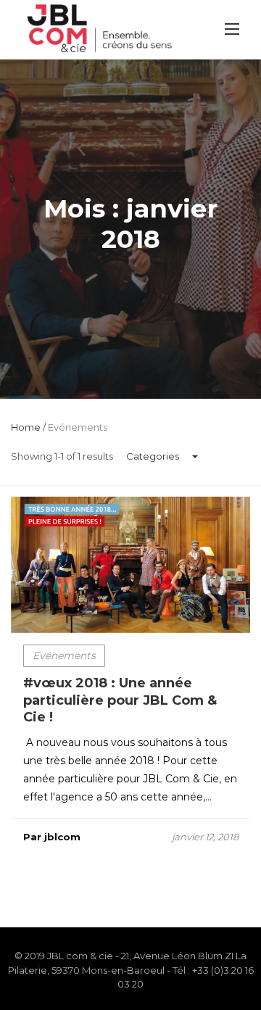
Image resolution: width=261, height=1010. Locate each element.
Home (26, 427)
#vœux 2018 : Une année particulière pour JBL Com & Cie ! (120, 700)
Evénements (64, 655)
